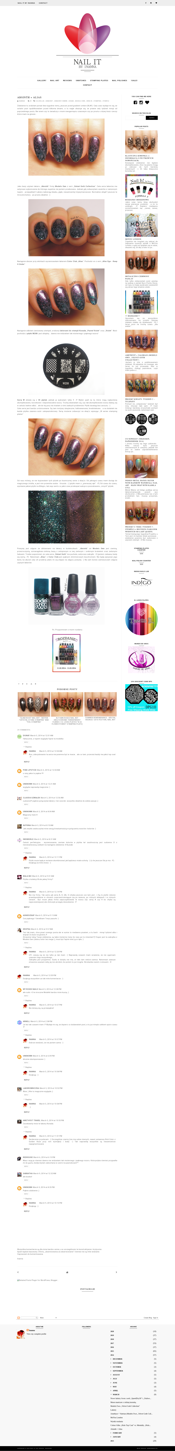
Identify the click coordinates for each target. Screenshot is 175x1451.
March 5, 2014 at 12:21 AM (44, 784)
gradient (49, 101)
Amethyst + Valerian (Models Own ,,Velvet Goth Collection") (141, 357)
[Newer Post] (18, 1272)
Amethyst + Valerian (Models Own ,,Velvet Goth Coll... (131, 1414)
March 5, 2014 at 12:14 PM (50, 892)
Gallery (41, 80)
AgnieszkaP (29, 915)
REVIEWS (67, 80)
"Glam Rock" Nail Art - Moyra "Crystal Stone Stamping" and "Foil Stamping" (34, 720)
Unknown (27, 784)
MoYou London (133, 239)
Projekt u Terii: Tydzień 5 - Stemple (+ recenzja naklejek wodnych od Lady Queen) (141, 529)
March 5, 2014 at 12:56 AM (52, 798)
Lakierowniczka (31, 1088)
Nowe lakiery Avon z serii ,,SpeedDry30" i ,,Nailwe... (130, 1398)
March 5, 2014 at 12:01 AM (41, 735)
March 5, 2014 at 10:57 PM (50, 1005)
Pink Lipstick (29, 770)
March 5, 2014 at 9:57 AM (42, 929)
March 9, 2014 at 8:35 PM (44, 1187)
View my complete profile (36, 1334)
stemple (106, 101)
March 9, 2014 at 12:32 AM (44, 1173)
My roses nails (30, 989)
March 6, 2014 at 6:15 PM (44, 1157)
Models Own (80, 101)
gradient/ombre (61, 101)
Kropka (26, 929)
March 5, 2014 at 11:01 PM (50, 1136)
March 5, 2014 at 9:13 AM (46, 915)
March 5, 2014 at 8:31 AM (45, 839)
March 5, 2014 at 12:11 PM (50, 857)
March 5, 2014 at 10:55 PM (52, 1120)
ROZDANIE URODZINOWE (137, 199)
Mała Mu (27, 876)
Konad (71, 101)
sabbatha (28, 1173)
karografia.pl (152, 1448)
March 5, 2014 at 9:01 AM (43, 876)
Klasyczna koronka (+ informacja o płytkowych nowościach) (139, 158)
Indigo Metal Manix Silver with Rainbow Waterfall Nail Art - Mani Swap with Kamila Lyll (141, 484)
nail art (54, 80)
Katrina (27, 825)
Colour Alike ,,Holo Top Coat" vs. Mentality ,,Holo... (130, 1425)
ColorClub (40, 101)
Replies (28, 747)
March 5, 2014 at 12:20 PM (50, 952)
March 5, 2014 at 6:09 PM (44, 1056)
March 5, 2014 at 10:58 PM (50, 1072)
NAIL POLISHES (119, 80)
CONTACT (43, 3)
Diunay (26, 735)
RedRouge (28, 1157)
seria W (89, 101)
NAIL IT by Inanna (26, 3)
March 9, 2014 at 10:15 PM (50, 1203)
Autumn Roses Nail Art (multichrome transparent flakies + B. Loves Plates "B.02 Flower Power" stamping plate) (67, 721)
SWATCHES (81, 80)
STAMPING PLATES (99, 80)
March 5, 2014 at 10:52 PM (51, 1088)
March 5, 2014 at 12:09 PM (44, 975)
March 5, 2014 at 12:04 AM (50, 751)
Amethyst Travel (31, 1120)
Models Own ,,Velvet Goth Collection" (125, 1406)
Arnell (26, 1021)
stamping (98, 101)
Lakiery (113, 1410)
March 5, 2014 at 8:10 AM (42, 825)
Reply (26, 742)
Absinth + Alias (116, 1429)
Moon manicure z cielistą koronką (123, 1402)
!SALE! (134, 80)
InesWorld (28, 839)
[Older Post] (116, 1272)
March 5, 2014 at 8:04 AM (44, 811)
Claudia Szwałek (31, 798)
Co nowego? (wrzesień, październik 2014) (137, 440)
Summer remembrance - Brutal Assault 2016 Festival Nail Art (100, 719)
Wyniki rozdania (116, 1421)
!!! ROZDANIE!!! (132, 316)
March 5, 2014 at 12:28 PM (50, 989)
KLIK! (90, 106)
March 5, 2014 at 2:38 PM (41, 1021)
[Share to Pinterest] (35, 684)
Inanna (32, 751)
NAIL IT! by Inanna (37, 1448)
